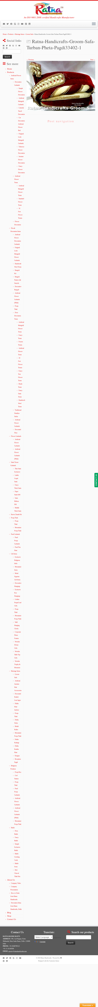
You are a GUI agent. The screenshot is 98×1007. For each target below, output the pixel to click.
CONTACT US (96, 480)
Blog (9, 913)
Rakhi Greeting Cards (17, 857)
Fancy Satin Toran (20, 394)
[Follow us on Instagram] (19, 24)
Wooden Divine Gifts (17, 645)
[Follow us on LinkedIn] (30, 24)
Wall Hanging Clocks (17, 625)
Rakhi (13, 828)
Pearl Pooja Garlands (17, 541)
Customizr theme (54, 961)
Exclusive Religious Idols (17, 560)
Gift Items (14, 554)
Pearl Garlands (15, 534)
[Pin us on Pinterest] (27, 24)
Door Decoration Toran (17, 316)
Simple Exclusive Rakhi (17, 847)
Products (10, 34)
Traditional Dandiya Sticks (17, 413)
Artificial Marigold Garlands (21, 101)
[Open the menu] (94, 24)
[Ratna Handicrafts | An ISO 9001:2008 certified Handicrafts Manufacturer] (49, 8)
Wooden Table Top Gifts (17, 655)
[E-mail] (5, 24)
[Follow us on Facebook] (12, 24)
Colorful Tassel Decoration (21, 111)
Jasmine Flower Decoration (21, 160)
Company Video (16, 883)
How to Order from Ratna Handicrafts (15, 896)
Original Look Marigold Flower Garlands (17, 254)
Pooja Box (18, 772)
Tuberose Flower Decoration (21, 150)
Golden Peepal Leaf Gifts (17, 602)
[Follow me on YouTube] (23, 24)
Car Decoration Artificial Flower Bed (21, 124)
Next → (92, 60)
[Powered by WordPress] (61, 957)
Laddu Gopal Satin (16, 478)
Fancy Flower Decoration (21, 169)
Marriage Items (19, 34)
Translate (42, 941)
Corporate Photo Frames (17, 635)
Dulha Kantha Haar (16, 749)
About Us (11, 880)
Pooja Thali (14, 518)
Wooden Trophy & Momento (17, 664)
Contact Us (11, 919)
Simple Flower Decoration (21, 91)
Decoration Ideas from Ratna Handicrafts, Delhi (16, 906)
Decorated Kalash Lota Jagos (17, 697)
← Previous (30, 60)
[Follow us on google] (16, 24)
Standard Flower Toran (21, 202)
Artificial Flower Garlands (17, 423)
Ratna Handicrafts (46, 958)
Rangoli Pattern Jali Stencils (17, 280)
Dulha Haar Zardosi (16, 707)
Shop (9, 916)
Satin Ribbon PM (16, 501)
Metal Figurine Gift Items (17, 576)
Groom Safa (29, 34)
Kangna (17, 756)
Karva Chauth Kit (16, 514)
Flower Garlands (16, 436)
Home (5, 34)
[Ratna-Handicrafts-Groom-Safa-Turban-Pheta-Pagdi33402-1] (61, 86)
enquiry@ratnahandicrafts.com (17, 951)
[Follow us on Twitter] (8, 24)
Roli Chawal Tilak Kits (17, 873)
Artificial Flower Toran (17, 179)
